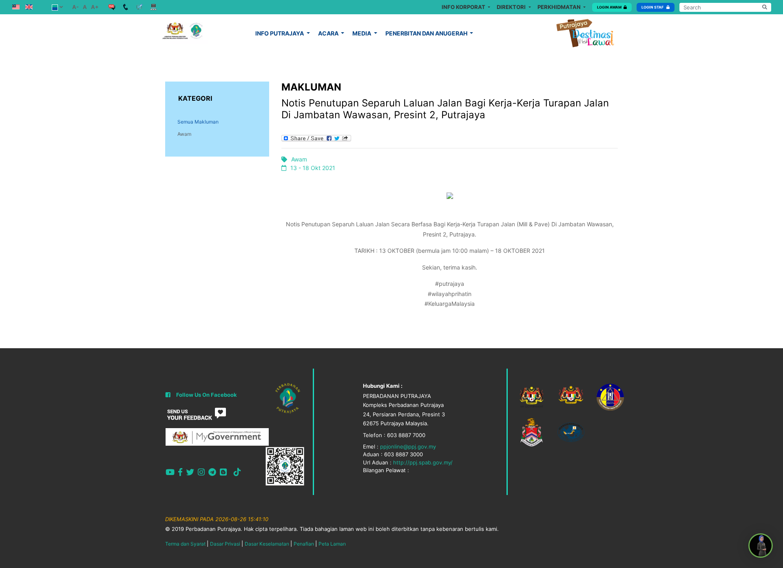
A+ (95, 7)
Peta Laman (332, 544)
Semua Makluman (198, 122)
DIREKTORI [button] (512, 7)
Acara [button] (329, 33)
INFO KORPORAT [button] (464, 7)
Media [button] (362, 33)
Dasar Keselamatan (267, 544)
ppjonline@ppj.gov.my (408, 446)
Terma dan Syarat (185, 544)
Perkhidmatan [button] (559, 7)
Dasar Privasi (225, 544)
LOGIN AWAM (609, 7)
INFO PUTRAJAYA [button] (280, 33)
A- (75, 7)
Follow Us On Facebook (206, 394)
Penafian (304, 544)
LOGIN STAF (652, 7)
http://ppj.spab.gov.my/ (423, 462)
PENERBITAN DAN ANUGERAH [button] (427, 33)
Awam (184, 134)
